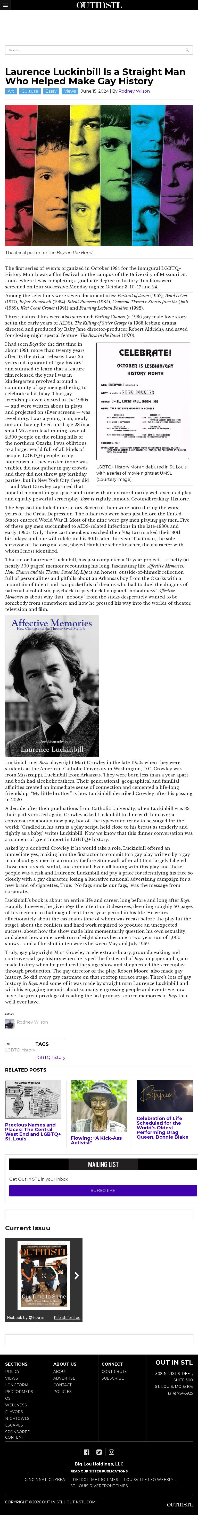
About (60, 1371)
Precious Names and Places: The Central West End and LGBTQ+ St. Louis (33, 1132)
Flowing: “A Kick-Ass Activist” (96, 1140)
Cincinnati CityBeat (46, 1479)
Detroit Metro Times (95, 1479)
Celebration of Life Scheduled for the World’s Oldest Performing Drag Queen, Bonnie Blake (162, 1128)
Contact (62, 1385)
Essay (51, 91)
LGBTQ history (20, 1050)
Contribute (114, 1371)
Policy (12, 1371)
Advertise (64, 1378)
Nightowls (17, 1418)
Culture (30, 91)
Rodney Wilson (134, 91)
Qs (8, 1398)
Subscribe (103, 1190)
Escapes (14, 1425)
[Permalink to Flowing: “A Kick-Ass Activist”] (99, 1106)
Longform (16, 1385)
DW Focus (99, 5)
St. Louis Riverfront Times (99, 1486)
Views (70, 91)
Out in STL (180, 1505)
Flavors (14, 1411)
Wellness (16, 1405)
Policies (62, 1391)
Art (11, 91)
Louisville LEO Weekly (148, 1479)
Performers (19, 1391)
